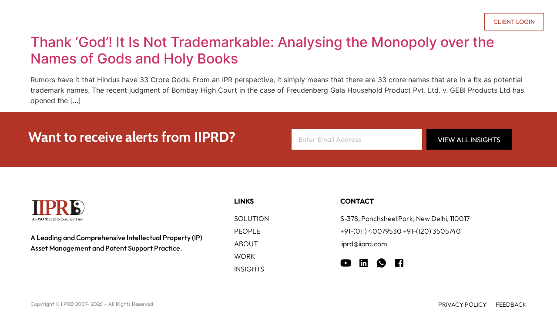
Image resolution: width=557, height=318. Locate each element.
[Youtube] (345, 263)
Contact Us (456, 22)
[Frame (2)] (399, 263)
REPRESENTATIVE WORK (297, 22)
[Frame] (381, 263)
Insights (365, 22)
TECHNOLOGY (222, 22)
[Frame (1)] (363, 263)
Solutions (165, 22)
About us (403, 22)
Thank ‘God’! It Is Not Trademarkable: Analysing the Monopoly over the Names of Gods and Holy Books (262, 50)
